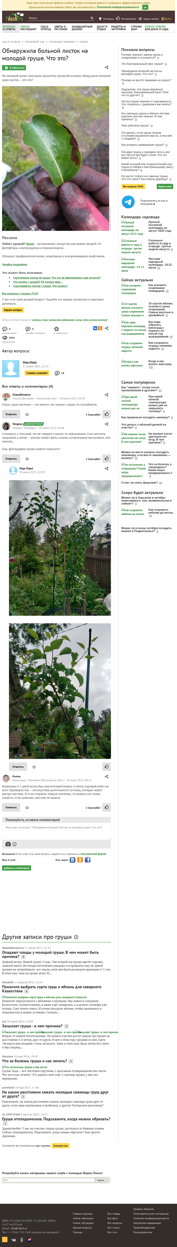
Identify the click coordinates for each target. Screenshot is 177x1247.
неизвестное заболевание (62, 319)
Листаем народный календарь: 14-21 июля (160, 263)
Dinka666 (7, 982)
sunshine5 (8, 1087)
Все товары (114, 1213)
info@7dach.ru (19, 1228)
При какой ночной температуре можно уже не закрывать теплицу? (157, 404)
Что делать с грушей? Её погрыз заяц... (38, 282)
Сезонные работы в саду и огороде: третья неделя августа (159, 245)
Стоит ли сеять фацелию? (140, 482)
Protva (16, 776)
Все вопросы (115, 1223)
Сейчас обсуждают (83, 1223)
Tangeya (17, 424)
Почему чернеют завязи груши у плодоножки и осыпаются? (142, 56)
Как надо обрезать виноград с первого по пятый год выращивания (158, 329)
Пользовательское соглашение (151, 1213)
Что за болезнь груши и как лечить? (34, 1061)
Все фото (113, 1218)
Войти (168, 18)
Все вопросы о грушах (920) (20, 293)
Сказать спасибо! (37, 373)
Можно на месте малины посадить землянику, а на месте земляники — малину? (146, 455)
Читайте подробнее (14, 264)
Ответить (11, 414)
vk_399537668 (11, 1114)
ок (145, 7)
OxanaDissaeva (21, 394)
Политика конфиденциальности (151, 1218)
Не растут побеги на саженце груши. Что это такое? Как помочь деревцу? (145, 178)
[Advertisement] (56, 904)
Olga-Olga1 (26, 468)
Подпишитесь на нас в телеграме (153, 202)
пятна (85, 319)
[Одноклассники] (100, 328)
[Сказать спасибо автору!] (106, 414)
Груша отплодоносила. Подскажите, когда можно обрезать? (56, 1119)
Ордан (30, 244)
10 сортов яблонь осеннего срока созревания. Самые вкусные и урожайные (160, 309)
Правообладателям (144, 1227)
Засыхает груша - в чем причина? (32, 1026)
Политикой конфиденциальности (118, 7)
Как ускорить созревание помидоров (157, 288)
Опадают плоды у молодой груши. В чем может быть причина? (50, 954)
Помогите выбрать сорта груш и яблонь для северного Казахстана (51, 989)
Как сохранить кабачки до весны (160, 511)
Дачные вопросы (82, 1227)
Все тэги (112, 1232)
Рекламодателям (142, 1232)
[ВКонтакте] (95, 328)
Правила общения (143, 1209)
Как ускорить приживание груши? (143, 144)
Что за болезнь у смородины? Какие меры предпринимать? (160, 468)
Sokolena (7, 1056)
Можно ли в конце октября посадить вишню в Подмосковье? (146, 530)
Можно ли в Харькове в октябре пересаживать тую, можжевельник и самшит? (146, 500)
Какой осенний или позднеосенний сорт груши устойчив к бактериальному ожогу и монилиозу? (147, 167)
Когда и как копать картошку (160, 363)
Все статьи (113, 1227)
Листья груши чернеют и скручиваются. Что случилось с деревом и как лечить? (146, 103)
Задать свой (165, 186)
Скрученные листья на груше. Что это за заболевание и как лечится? (57, 278)
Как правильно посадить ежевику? (145, 417)
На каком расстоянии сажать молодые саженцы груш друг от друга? (55, 1094)
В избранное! (16, 67)
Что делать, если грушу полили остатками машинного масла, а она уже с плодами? (146, 135)
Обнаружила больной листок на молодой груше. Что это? (141, 72)
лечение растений (98, 319)
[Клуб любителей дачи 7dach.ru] (15, 16)
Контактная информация (147, 1223)
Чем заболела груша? (135, 125)
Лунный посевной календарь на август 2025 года (159, 226)
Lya (4, 1021)
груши (45, 319)
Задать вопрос (13, 310)
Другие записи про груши (37, 936)
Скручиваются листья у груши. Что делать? (40, 286)
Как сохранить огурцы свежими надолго (160, 345)
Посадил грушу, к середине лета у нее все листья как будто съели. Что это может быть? (145, 155)
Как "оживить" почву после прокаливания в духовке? (140, 389)
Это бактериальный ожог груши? (142, 63)
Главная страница (82, 1213)
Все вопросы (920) (133, 186)
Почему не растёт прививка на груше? (146, 80)
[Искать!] (92, 18)
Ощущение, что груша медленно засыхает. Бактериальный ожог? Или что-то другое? (145, 92)
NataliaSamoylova (13, 947)
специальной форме (93, 854)
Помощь (77, 1232)
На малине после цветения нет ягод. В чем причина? (160, 438)
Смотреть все (60, 1145)
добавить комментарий (16, 868)
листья (79, 319)
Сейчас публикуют (83, 1218)
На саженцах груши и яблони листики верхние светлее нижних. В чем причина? (145, 116)
